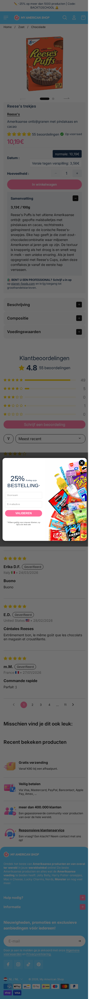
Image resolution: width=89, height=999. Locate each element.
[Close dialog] (80, 463)
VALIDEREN (22, 513)
